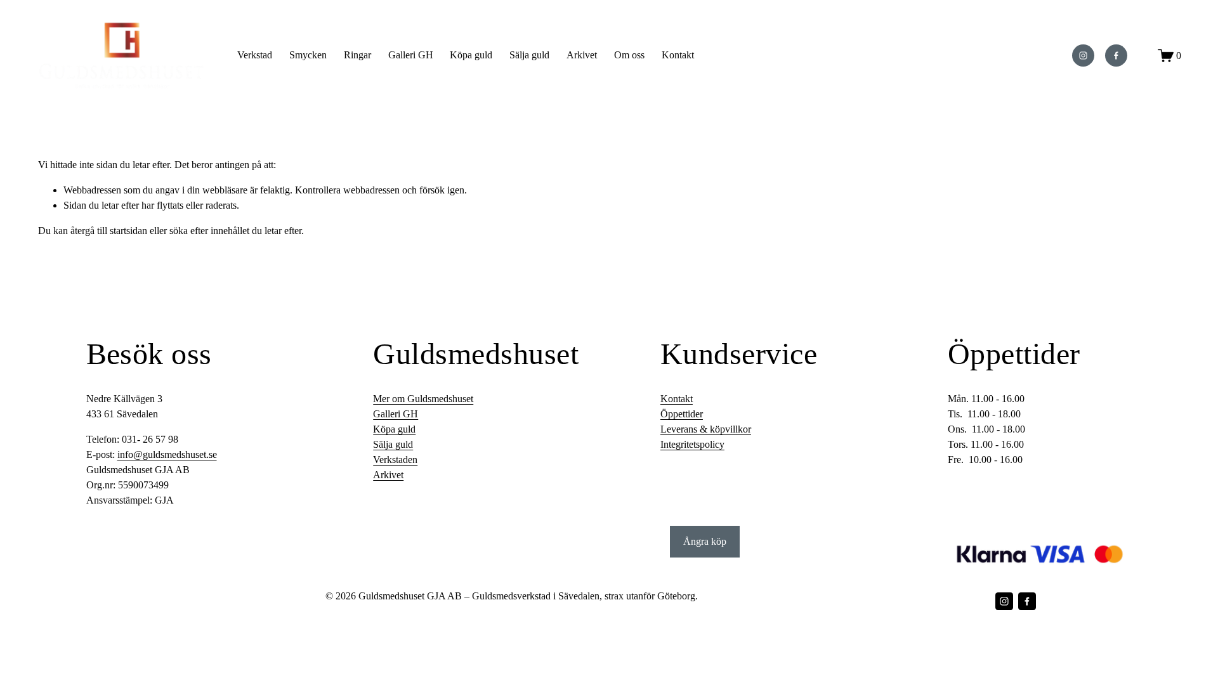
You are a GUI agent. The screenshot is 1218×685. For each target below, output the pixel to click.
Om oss (629, 54)
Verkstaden (395, 459)
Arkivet (388, 474)
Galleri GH (410, 54)
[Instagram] (1083, 55)
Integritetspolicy (692, 444)
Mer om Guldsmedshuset (423, 398)
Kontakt (678, 54)
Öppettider (681, 413)
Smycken (308, 54)
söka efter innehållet (209, 230)
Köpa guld (471, 54)
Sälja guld (529, 54)
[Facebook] (1116, 55)
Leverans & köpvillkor (705, 429)
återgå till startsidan (108, 230)
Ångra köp (704, 541)
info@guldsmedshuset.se (167, 454)
